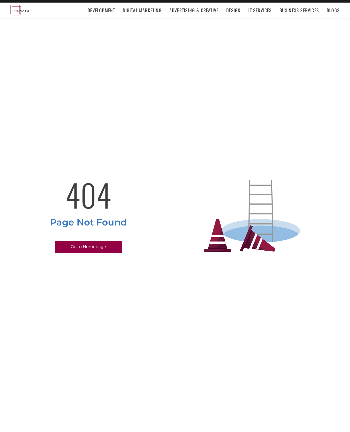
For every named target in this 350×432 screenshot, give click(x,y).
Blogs (333, 10)
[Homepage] (20, 10)
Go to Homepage (88, 246)
